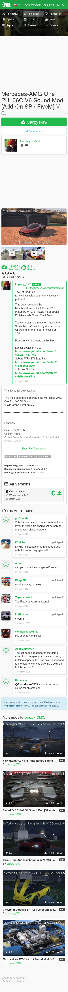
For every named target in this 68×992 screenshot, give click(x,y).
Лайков (31, 269)
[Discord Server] (27, 145)
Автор (36, 284)
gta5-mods (21, 518)
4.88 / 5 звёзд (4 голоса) (12, 277)
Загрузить (36, 122)
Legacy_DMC (30, 141)
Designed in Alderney (13, 977)
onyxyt (19, 563)
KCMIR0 (20, 542)
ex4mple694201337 (27, 631)
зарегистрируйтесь (16, 705)
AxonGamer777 (24, 648)
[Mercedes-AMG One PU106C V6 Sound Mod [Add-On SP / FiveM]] (34, 226)
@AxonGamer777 (26, 684)
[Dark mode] (57, 4)
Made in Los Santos (12, 981)
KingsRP (20, 580)
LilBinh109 (21, 614)
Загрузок (13, 269)
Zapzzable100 (23, 597)
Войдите (49, 702)
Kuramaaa (21, 680)
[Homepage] (22, 145)
